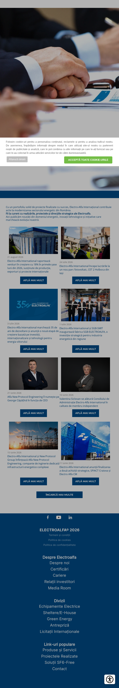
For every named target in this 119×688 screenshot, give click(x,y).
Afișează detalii (17, 159)
